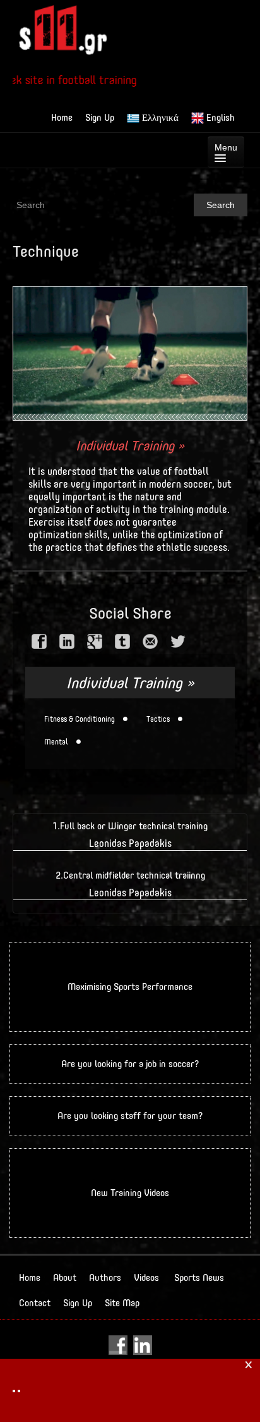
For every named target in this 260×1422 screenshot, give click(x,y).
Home (62, 117)
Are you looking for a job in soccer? (130, 1063)
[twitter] (178, 641)
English (219, 117)
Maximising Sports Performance (130, 986)
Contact (34, 1302)
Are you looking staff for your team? (130, 1115)
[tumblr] (122, 641)
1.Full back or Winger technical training (130, 825)
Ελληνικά (159, 117)
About (64, 1277)
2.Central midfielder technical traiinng (130, 875)
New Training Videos (130, 1192)
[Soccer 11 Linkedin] (142, 1345)
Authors (105, 1277)
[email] (150, 641)
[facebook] (39, 641)
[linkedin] (67, 641)
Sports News (199, 1277)
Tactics (158, 719)
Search (220, 205)
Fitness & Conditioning (79, 719)
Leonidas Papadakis (130, 844)
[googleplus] (94, 641)
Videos (146, 1277)
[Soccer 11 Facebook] (120, 1345)
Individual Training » (130, 446)
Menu (226, 147)
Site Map (122, 1302)
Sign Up (99, 117)
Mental (56, 742)
